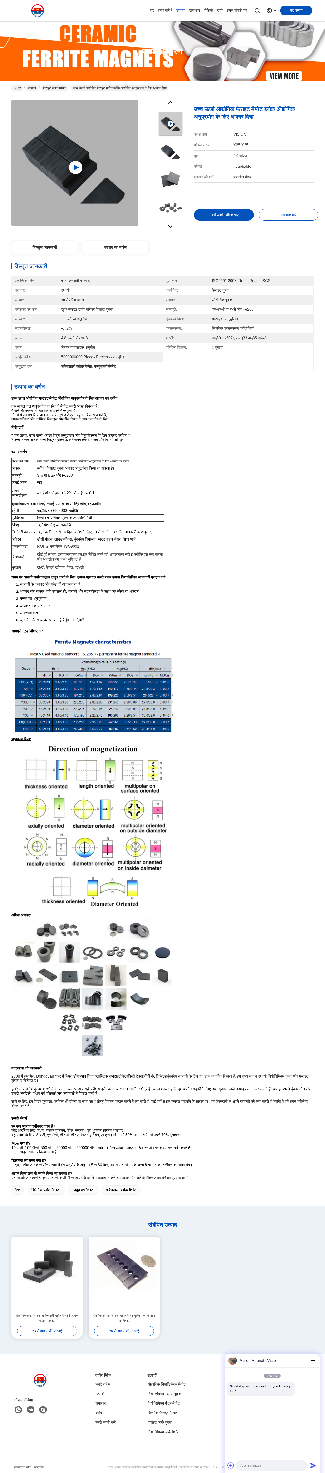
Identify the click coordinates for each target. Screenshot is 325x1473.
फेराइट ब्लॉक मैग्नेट (54, 88)
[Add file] (230, 1465)
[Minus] (313, 1360)
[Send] (313, 1465)
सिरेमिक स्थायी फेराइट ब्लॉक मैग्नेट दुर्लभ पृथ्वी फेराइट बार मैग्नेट (124, 1318)
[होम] (40, 1386)
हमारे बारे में (165, 10)
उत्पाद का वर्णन (115, 247)
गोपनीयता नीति (22, 1467)
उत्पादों (180, 10)
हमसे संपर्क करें (237, 10)
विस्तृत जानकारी (45, 247)
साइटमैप (39, 1467)
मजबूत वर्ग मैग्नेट (82, 1190)
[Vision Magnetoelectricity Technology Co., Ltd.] (37, 10)
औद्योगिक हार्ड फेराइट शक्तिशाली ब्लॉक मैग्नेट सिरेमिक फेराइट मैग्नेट (47, 1318)
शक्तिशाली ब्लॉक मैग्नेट (120, 1190)
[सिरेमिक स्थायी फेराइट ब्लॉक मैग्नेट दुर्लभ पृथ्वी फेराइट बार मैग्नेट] (124, 1275)
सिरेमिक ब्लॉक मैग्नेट (45, 1190)
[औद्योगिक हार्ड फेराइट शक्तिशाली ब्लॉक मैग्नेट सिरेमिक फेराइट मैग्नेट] (47, 1275)
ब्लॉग (220, 10)
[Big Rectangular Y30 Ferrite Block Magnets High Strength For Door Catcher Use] (74, 163)
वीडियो (208, 10)
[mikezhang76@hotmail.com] (43, 1410)
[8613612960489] (18, 1410)
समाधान (194, 10)
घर (152, 10)
